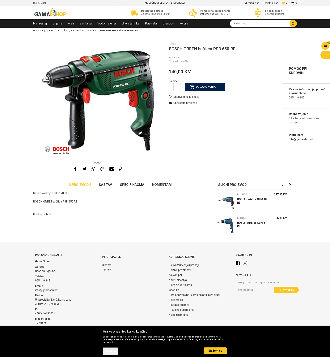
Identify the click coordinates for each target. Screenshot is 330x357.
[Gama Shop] (50, 12)
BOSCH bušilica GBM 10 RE (252, 201)
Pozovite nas (207, 14)
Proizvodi (54, 30)
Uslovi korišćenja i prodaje (184, 265)
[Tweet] (84, 168)
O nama (107, 265)
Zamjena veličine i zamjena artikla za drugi (194, 294)
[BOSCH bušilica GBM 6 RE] (225, 225)
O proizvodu (80, 185)
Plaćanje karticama (180, 284)
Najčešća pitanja (178, 314)
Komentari (162, 185)
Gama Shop (39, 30)
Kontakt (106, 270)
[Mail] (111, 168)
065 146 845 (221, 14)
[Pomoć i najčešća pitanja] (194, 12)
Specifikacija (132, 185)
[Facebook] (75, 168)
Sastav (105, 185)
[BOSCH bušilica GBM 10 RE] (225, 202)
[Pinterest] (120, 168)
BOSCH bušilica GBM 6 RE (251, 224)
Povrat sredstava (179, 304)
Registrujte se (270, 3)
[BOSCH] (57, 150)
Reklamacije (176, 299)
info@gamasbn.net (301, 139)
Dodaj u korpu (206, 86)
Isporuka (174, 289)
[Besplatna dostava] (134, 12)
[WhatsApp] (93, 168)
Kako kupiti (175, 274)
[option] (138, 3)
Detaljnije (111, 351)
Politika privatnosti (180, 270)
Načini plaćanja (178, 279)
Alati (65, 30)
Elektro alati (77, 30)
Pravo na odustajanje (181, 309)
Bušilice (91, 30)
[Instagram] (245, 263)
